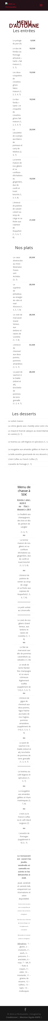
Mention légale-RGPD (30, 1017)
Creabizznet (12, 1017)
